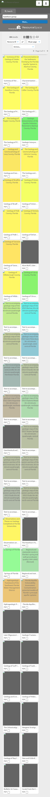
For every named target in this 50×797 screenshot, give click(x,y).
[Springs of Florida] (11, 560)
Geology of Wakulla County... (33, 696)
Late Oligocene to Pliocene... (15, 635)
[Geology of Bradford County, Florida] (11, 190)
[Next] (47, 51)
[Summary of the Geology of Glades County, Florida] (11, 67)
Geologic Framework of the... (33, 635)
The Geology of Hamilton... (14, 111)
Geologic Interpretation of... (33, 142)
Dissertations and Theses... (14, 542)
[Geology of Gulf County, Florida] (11, 652)
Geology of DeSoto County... (33, 234)
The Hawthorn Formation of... (34, 542)
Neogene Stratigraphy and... (33, 727)
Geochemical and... (11, 450)
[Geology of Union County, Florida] (30, 190)
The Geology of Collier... (31, 111)
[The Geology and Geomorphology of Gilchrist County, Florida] (30, 159)
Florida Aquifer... (30, 604)
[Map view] (37, 37)
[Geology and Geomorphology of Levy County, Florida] (11, 159)
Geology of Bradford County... (16, 204)
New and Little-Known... (31, 758)
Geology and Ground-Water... (15, 696)
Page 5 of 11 (40, 51)
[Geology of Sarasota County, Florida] (11, 252)
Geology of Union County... (33, 204)
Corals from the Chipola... (32, 789)
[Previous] (34, 51)
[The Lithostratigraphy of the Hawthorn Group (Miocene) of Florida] (11, 714)
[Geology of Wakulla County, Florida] (30, 683)
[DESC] (23, 42)
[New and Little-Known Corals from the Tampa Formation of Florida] (30, 744)
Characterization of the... (32, 80)
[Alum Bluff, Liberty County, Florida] (30, 252)
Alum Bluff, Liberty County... (33, 265)
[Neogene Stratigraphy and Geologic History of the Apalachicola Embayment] (30, 714)
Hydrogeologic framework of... (16, 604)
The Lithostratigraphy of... (14, 727)
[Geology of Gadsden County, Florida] (30, 652)
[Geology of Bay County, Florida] (11, 744)
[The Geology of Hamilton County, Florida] (11, 98)
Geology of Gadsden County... (34, 666)
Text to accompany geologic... (16, 327)
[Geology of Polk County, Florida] (11, 221)
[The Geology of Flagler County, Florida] (11, 128)
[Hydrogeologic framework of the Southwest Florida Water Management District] (11, 590)
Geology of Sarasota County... (16, 265)
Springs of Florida (11, 573)
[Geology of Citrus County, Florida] (30, 282)
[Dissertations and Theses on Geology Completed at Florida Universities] (11, 529)
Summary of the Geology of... (15, 80)
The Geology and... (29, 173)
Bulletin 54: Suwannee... (13, 789)
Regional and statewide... (32, 573)
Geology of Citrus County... (33, 296)
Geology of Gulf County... (14, 666)
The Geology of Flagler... (13, 142)
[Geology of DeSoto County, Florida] (30, 221)
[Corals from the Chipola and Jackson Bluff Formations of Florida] (30, 775)
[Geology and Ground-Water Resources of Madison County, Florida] (11, 683)
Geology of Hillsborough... (14, 296)
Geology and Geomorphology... (16, 173)
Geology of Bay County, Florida (16, 758)
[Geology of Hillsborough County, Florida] (11, 282)
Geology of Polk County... (14, 234)
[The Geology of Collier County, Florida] (30, 98)
